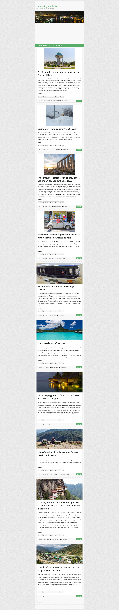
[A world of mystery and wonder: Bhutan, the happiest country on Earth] (59, 554)
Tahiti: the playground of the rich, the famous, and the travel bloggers (59, 397)
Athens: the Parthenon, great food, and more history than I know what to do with (59, 236)
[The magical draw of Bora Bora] (59, 330)
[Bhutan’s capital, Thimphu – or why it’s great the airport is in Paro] (59, 439)
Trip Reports (54, 100)
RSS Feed (39, 45)
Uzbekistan (59, 100)
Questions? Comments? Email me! (76, 607)
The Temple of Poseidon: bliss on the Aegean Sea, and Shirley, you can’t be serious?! (59, 179)
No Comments (66, 100)
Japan (54, 149)
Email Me (45, 45)
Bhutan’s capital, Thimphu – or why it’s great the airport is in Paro (58, 454)
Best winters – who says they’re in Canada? (57, 129)
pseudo (40, 100)
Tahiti (52, 367)
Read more (79, 100)
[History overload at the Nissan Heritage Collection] (59, 273)
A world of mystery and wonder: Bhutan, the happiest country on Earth (58, 569)
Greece (54, 206)
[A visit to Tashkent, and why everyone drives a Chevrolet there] (59, 58)
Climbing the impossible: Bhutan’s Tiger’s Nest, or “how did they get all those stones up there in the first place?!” (59, 505)
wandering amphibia (46, 6)
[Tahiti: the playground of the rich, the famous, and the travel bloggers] (59, 382)
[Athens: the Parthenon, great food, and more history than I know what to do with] (59, 221)
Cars (53, 315)
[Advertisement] (59, 33)
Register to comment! (57, 45)
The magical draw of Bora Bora (52, 343)
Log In (50, 45)
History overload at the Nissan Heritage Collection (56, 288)
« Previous (39, 601)
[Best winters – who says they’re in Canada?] (59, 115)
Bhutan (55, 474)
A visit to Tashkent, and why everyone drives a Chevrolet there (59, 73)
